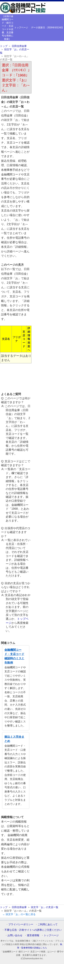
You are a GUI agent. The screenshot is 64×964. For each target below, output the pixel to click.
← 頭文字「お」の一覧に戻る (19, 914)
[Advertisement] (15, 378)
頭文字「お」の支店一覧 (44, 907)
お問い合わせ (14, 935)
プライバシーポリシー (20, 924)
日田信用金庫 (19, 46)
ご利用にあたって (48, 924)
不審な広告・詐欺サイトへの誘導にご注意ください (33, 929)
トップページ (21, 27)
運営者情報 (33, 935)
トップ (3, 46)
